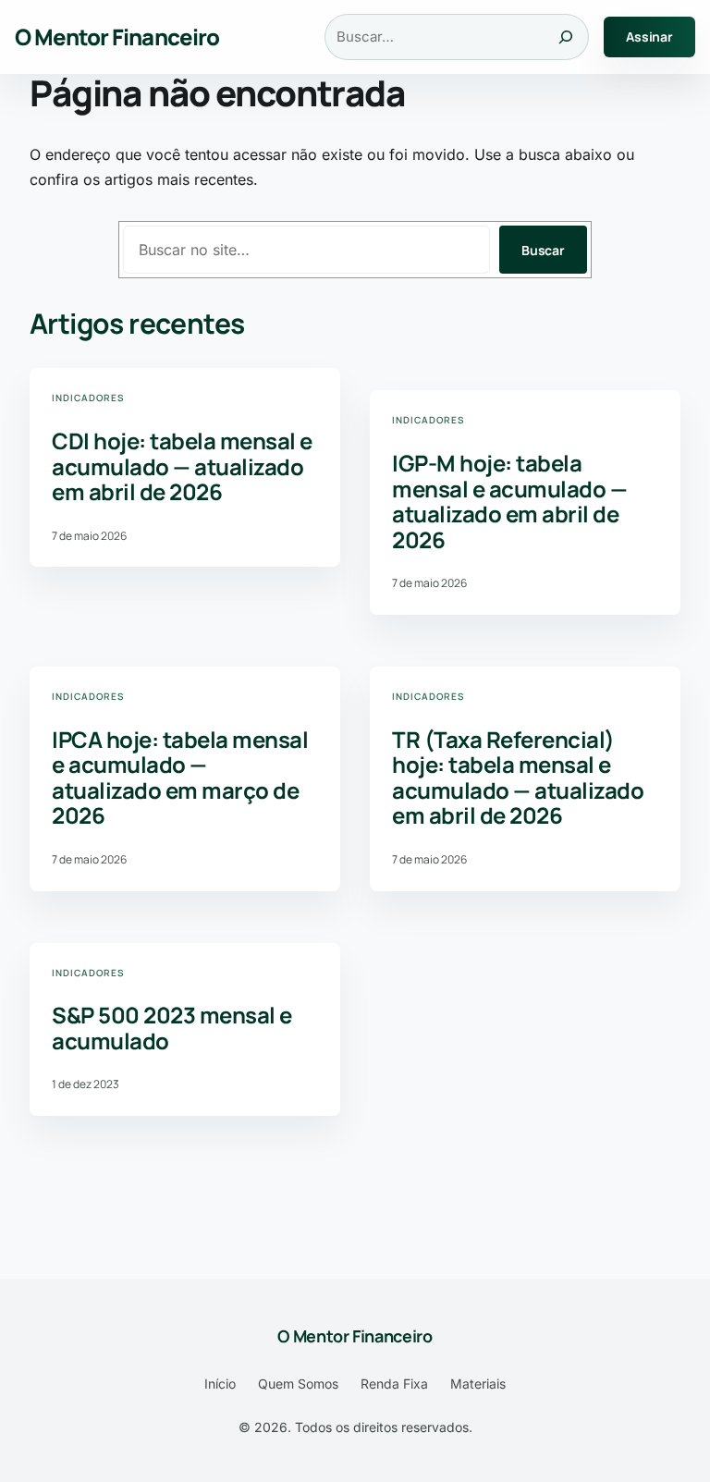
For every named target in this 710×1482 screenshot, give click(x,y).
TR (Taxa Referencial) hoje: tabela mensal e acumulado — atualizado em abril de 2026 (517, 777)
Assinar (649, 36)
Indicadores (88, 397)
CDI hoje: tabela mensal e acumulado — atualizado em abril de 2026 (182, 466)
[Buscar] (565, 36)
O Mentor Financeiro (117, 36)
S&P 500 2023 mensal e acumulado (172, 1027)
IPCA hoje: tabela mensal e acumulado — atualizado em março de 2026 (180, 777)
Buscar (543, 250)
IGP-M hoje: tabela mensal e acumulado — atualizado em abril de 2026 (509, 501)
